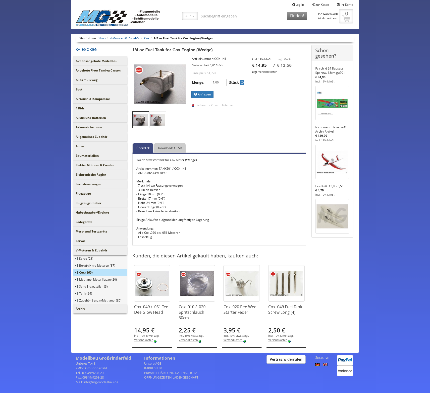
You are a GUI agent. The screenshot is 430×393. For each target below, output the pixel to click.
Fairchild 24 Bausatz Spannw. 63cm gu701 (330, 70)
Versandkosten (267, 72)
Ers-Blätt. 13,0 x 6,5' (329, 186)
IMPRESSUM (153, 368)
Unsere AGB (152, 363)
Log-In (299, 4)
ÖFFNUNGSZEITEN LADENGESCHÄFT (171, 377)
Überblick (143, 148)
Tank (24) (85, 293)
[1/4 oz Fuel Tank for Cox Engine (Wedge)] (160, 84)
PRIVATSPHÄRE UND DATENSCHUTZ (170, 373)
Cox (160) (86, 272)
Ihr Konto (346, 4)
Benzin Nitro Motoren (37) (97, 265)
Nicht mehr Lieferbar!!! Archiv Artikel (330, 129)
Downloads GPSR (170, 148)
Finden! (297, 15)
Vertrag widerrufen (286, 359)
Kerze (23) (86, 258)
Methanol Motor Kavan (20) (98, 279)
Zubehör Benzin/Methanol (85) (100, 300)
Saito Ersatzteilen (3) (93, 286)
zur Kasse (322, 4)
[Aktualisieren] (242, 82)
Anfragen (204, 94)
